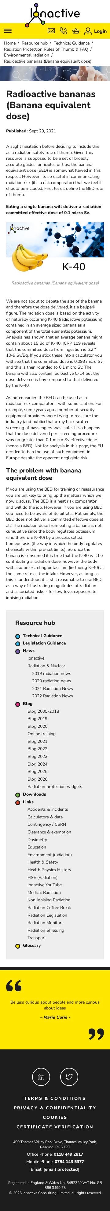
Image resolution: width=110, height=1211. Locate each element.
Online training (42, 734)
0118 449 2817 (68, 1154)
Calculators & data (45, 817)
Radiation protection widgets (55, 787)
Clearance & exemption (49, 832)
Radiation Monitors (46, 923)
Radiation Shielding (46, 930)
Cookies (55, 1117)
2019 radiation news (51, 673)
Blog (28, 704)
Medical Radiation (44, 893)
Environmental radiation (26, 55)
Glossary (32, 945)
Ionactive (36, 658)
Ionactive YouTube (45, 885)
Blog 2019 (37, 719)
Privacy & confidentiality (55, 1108)
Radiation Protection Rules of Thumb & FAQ (46, 49)
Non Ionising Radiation (49, 900)
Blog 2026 (37, 779)
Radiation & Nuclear (46, 666)
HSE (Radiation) (42, 877)
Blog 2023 (37, 756)
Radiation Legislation (47, 915)
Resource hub (35, 43)
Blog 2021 (37, 741)
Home (10, 43)
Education (37, 847)
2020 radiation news (51, 681)
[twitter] (69, 1077)
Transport (37, 938)
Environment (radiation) (50, 855)
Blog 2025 (37, 771)
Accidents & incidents (48, 809)
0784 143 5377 (69, 1162)
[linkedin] (41, 1077)
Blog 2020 (37, 726)
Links (28, 802)
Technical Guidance (72, 43)
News (29, 651)
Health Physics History (49, 870)
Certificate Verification (55, 1127)
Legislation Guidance (44, 643)
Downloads (34, 794)
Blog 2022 (37, 749)
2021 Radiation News (52, 689)
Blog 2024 (37, 764)
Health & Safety (43, 862)
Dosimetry (37, 840)
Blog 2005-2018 (43, 711)
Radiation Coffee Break (49, 908)
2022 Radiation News (52, 696)
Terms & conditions (55, 1098)
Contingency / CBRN (47, 824)
